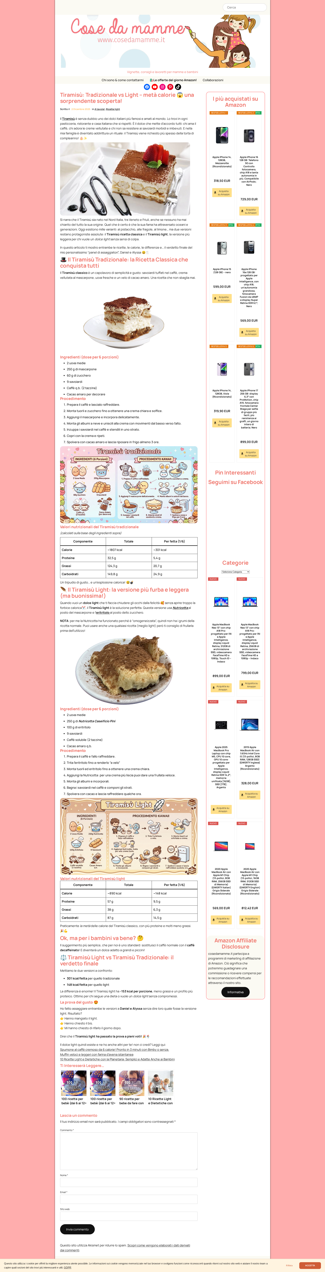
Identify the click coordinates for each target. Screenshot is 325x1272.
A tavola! (100, 109)
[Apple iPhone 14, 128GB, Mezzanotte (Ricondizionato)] (222, 135)
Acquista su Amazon (224, 192)
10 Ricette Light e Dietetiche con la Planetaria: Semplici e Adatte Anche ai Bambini (117, 1059)
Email (63, 1192)
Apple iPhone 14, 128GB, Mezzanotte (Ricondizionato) (222, 161)
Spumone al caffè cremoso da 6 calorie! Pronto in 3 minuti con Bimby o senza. (114, 1049)
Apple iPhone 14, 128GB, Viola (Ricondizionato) (222, 393)
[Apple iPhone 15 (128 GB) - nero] (222, 247)
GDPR (67, 1267)
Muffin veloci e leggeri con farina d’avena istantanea (96, 1054)
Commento (67, 1130)
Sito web (65, 1209)
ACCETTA (310, 1265)
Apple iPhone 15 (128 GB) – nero (222, 270)
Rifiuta (289, 1265)
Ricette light (113, 109)
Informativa (236, 992)
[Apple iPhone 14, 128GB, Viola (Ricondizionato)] (222, 368)
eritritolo (103, 612)
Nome (64, 1175)
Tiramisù (68, 119)
